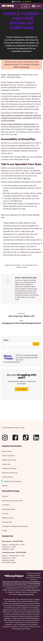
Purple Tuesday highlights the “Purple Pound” (18, 124)
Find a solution (21, 389)
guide (29, 586)
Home (3, 75)
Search (6, 340)
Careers (4, 530)
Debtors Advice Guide (33, 590)
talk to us (26, 178)
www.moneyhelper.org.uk (12, 362)
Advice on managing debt (26, 594)
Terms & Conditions (8, 455)
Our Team (5, 513)
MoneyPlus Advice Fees (10, 473)
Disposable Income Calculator (11, 481)
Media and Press (7, 518)
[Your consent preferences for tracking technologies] (2, 481)
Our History (5, 505)
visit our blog (24, 67)
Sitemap (4, 485)
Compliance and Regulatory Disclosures (15, 526)
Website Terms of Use (9, 460)
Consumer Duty (7, 522)
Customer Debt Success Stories (12, 500)
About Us (5, 496)
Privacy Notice (7, 451)
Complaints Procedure (9, 468)
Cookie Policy (6, 464)
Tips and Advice (13, 75)
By (30, 265)
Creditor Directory (8, 477)
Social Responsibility (8, 509)
